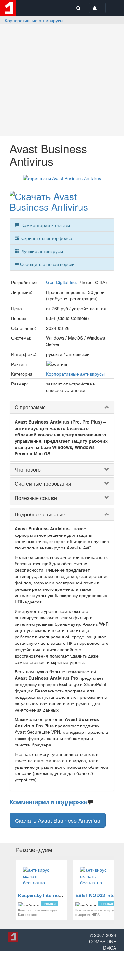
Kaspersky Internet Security (49, 895)
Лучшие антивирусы (41, 251)
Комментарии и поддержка (48, 801)
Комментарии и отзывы (45, 225)
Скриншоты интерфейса (46, 238)
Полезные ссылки (36, 497)
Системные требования (43, 483)
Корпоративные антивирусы (34, 20)
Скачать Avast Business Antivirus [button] (57, 820)
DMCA (109, 947)
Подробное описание (40, 514)
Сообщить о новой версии (47, 264)
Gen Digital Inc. (61, 282)
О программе (30, 407)
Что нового (28, 469)
